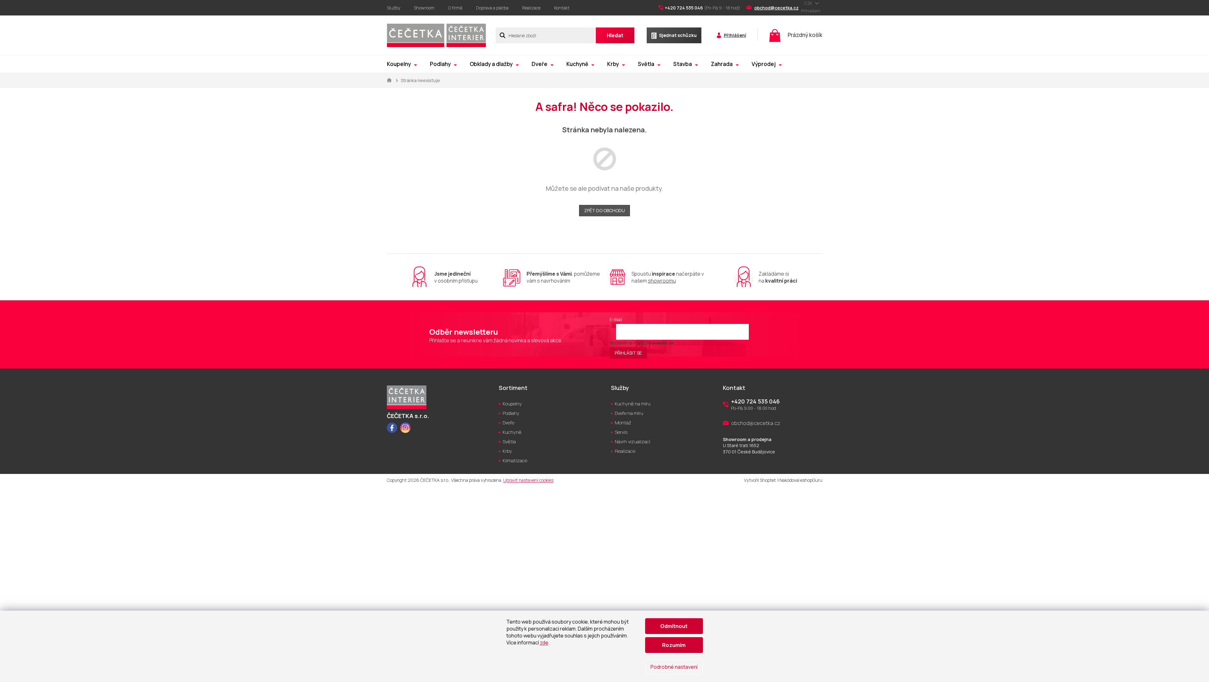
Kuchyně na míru (632, 403)
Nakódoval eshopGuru (800, 480)
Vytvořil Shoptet (760, 480)
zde (544, 642)
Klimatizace (515, 460)
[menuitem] (402, 64)
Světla (509, 441)
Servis (621, 432)
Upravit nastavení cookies (528, 480)
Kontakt (562, 8)
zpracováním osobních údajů (705, 343)
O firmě (455, 8)
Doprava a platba (492, 8)
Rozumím (674, 645)
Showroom (424, 8)
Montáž (623, 422)
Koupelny (512, 403)
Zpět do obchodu (604, 210)
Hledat (615, 35)
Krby (507, 451)
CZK (808, 3)
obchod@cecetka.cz (755, 423)
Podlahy (511, 413)
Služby (393, 8)
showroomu (662, 280)
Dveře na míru (629, 413)
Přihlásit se (628, 353)
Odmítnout (673, 626)
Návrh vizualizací (632, 441)
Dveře (508, 422)
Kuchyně (512, 432)
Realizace (531, 8)
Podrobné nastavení (674, 666)
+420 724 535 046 (755, 401)
